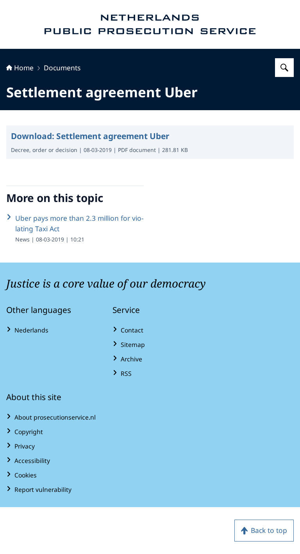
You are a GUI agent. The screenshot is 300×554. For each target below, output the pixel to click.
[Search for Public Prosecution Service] (284, 67)
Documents (62, 67)
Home (24, 67)
